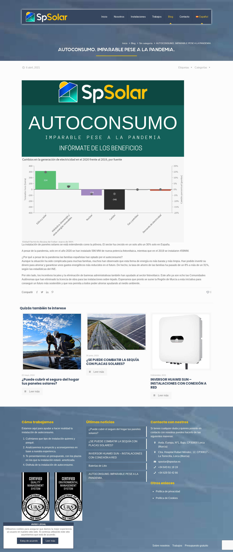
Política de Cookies (167, 498)
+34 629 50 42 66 (168, 472)
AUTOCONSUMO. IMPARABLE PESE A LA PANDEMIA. (113, 476)
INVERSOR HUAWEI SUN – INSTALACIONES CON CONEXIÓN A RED (178, 383)
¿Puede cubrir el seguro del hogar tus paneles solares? (50, 381)
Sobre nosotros (161, 545)
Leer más (50, 540)
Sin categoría (145, 43)
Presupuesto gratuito (196, 545)
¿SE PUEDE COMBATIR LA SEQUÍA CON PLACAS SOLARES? (112, 361)
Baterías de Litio (98, 465)
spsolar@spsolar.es (169, 461)
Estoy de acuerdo (29, 540)
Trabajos (177, 545)
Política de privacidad (168, 491)
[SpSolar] (46, 17)
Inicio (124, 43)
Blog (133, 43)
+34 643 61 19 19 (168, 467)
